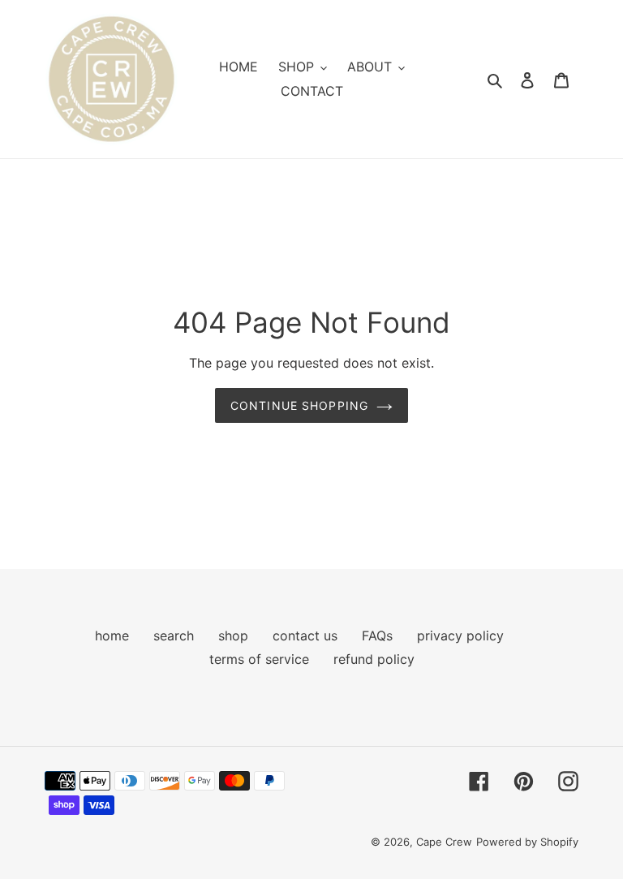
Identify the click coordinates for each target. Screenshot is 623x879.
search (173, 635)
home (112, 635)
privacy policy (460, 635)
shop (233, 635)
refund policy (374, 659)
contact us (305, 635)
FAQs (377, 635)
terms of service (259, 659)
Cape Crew (444, 841)
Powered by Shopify (527, 841)
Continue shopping (299, 405)
